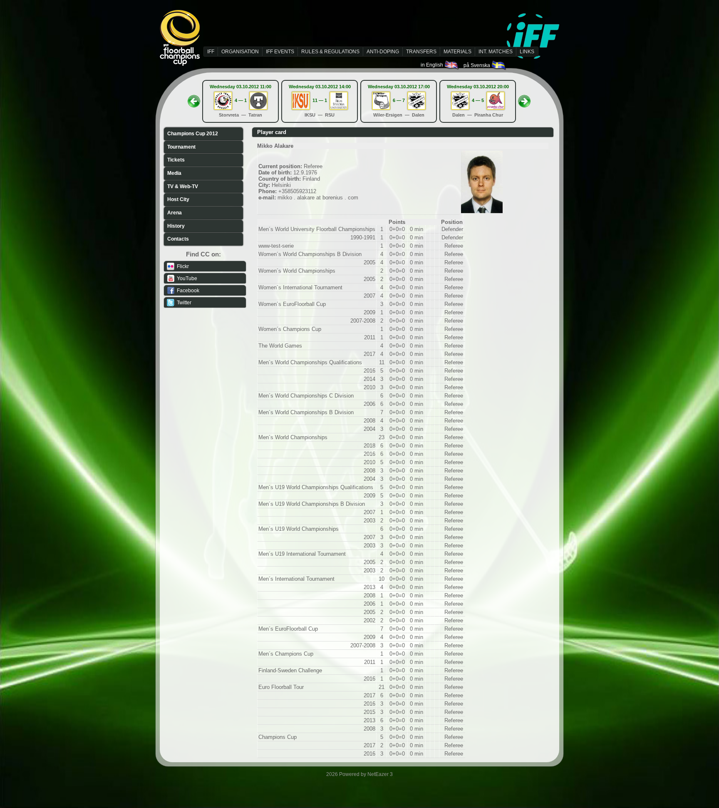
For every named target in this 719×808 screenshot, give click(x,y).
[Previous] (194, 98)
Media (174, 173)
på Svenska (477, 65)
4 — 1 (241, 100)
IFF (210, 52)
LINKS (527, 52)
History (176, 226)
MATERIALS (457, 52)
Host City (178, 199)
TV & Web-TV (182, 186)
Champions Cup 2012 (192, 134)
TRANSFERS (421, 52)
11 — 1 (319, 100)
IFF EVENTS (280, 52)
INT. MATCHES (496, 52)
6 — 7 (399, 100)
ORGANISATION (240, 52)
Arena (174, 213)
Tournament (181, 147)
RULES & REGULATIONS (330, 52)
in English (432, 65)
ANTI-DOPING (383, 52)
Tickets (176, 160)
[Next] (524, 98)
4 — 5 (478, 100)
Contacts (178, 239)
